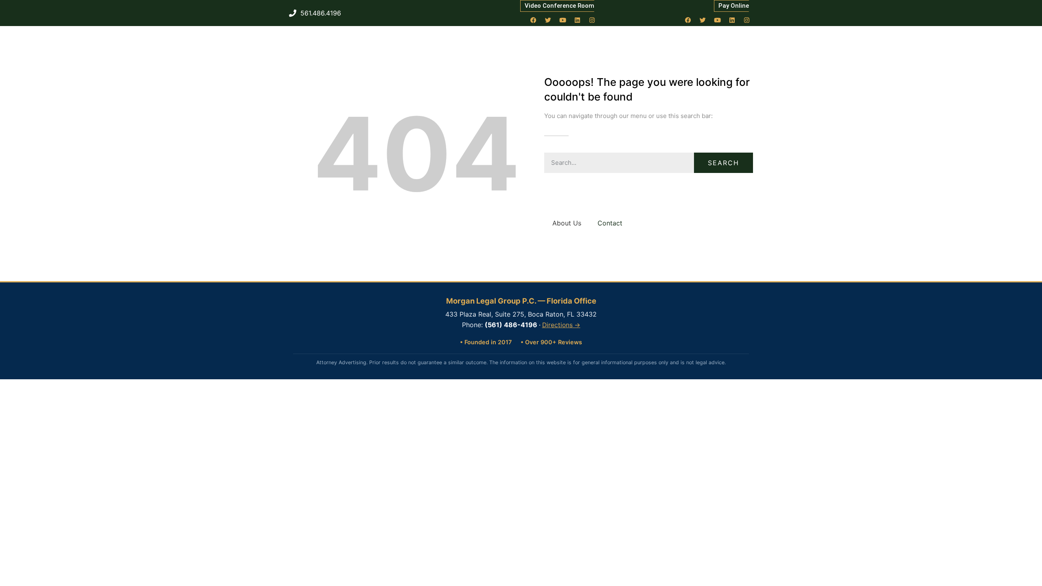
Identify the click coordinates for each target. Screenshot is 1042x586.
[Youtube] (563, 20)
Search (723, 163)
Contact (610, 223)
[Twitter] (548, 20)
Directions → (561, 325)
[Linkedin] (577, 20)
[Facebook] (534, 20)
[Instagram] (592, 20)
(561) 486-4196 (511, 325)
